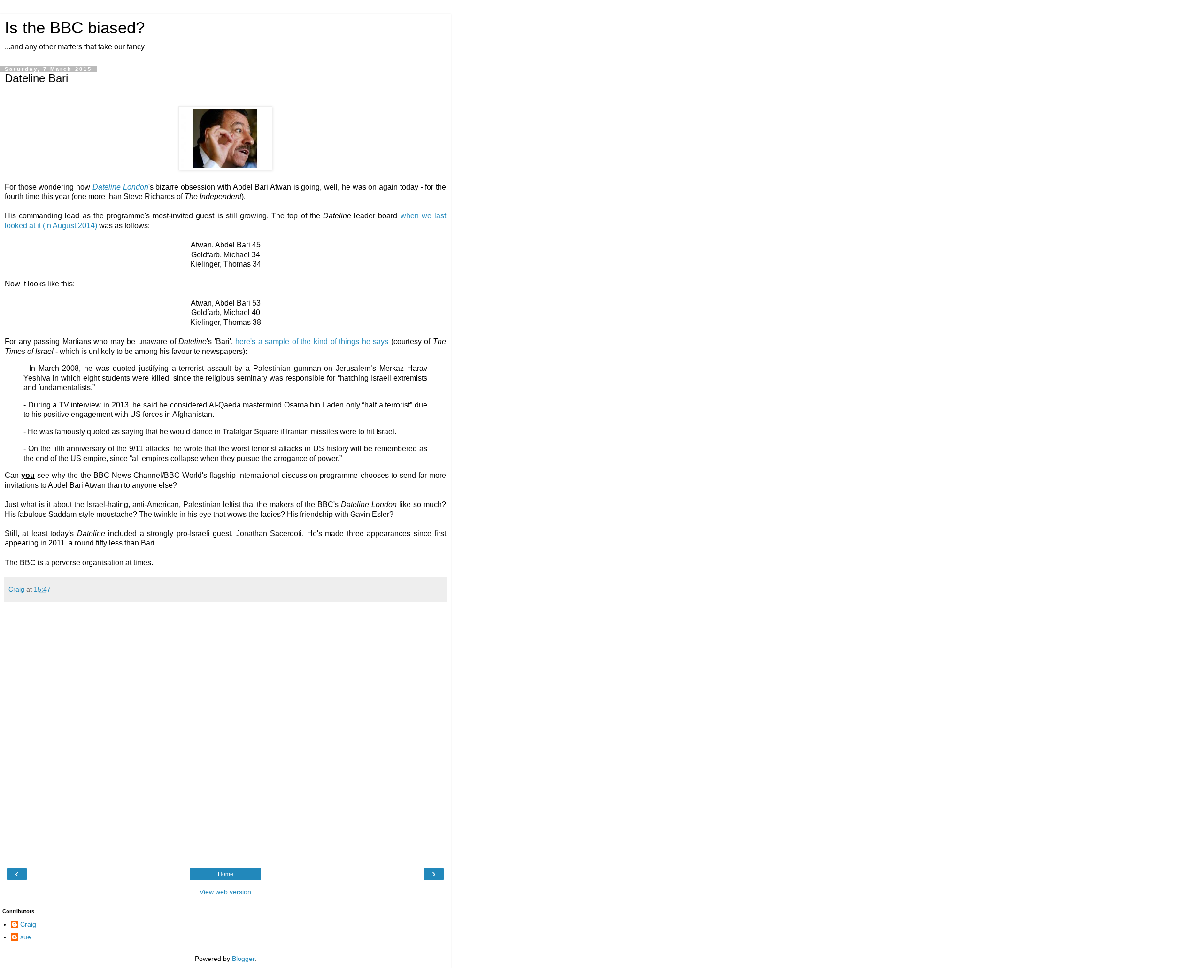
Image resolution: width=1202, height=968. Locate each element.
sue (25, 937)
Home (225, 874)
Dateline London (120, 187)
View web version (225, 892)
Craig (28, 924)
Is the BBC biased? (75, 28)
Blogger (243, 958)
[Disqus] (225, 733)
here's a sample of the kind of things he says (311, 342)
